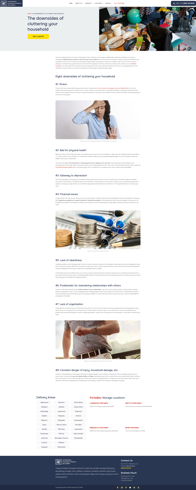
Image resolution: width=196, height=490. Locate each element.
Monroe (61, 434)
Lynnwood (61, 411)
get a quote (38, 36)
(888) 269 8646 (185, 3)
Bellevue (44, 420)
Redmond (78, 411)
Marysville (61, 420)
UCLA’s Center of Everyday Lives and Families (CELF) (113, 88)
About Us (79, 3)
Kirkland (61, 407)
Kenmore (61, 402)
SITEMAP (80, 487)
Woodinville (78, 438)
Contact (108, 3)
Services (88, 3)
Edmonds (44, 438)
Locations (98, 3)
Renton (78, 416)
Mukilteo (61, 443)
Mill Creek (61, 429)
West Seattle (78, 434)
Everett (44, 443)
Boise (44, 425)
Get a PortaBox (119, 3)
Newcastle (61, 447)
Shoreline (78, 425)
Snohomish (78, 429)
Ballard (44, 416)
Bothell (44, 429)
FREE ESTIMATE (126, 468)
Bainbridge (44, 411)
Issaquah (44, 447)
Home (71, 3)
